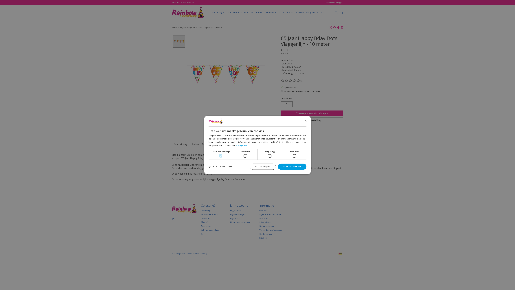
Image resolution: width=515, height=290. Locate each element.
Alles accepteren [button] (292, 166)
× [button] (305, 121)
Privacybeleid (242, 145)
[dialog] (257, 145)
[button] (220, 166)
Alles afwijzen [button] (263, 166)
